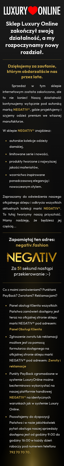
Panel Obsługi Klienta (25, 329)
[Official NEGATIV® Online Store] (32, 261)
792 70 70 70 (19, 452)
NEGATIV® (21, 109)
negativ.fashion (32, 245)
